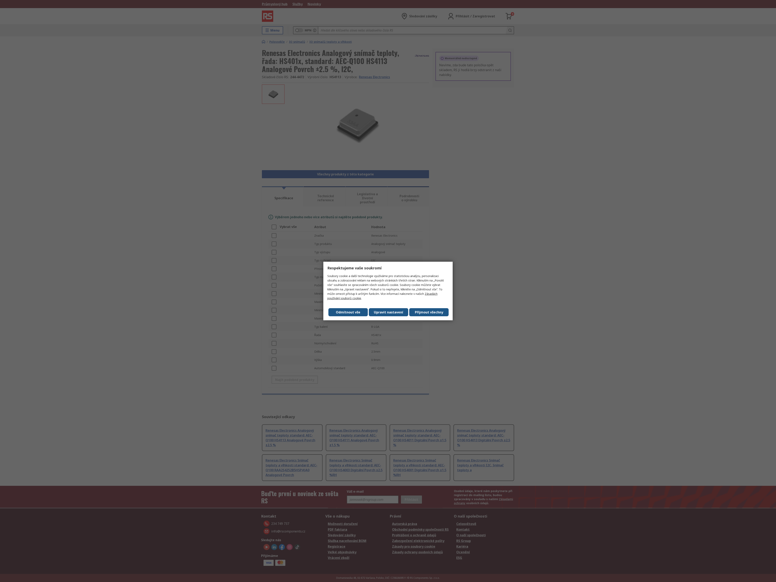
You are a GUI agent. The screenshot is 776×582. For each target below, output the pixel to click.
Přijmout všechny (429, 312)
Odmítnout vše (348, 312)
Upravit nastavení (388, 312)
